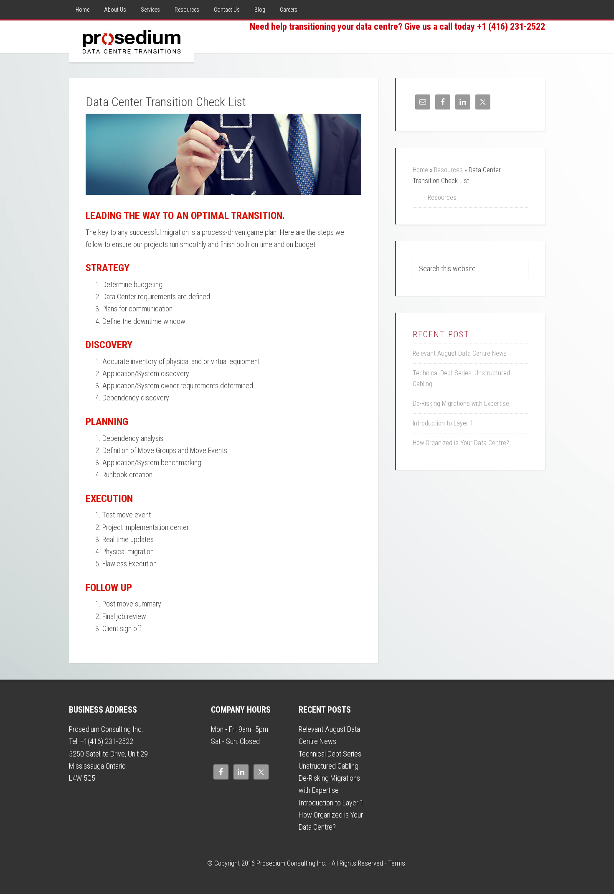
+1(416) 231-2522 (106, 741)
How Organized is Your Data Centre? (461, 443)
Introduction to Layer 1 (443, 423)
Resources (448, 170)
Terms (396, 863)
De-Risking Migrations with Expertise (461, 404)
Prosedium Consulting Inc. (131, 41)
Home (420, 170)
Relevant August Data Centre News (460, 353)
